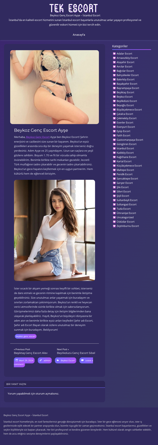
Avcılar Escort (124, 66)
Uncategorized (125, 217)
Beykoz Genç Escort (38, 137)
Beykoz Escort (68, 360)
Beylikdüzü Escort (127, 101)
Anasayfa (79, 34)
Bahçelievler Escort (128, 75)
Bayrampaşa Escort (128, 88)
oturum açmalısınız (47, 393)
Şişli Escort (123, 195)
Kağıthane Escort (126, 157)
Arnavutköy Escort (127, 58)
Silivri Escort (124, 191)
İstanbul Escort (125, 148)
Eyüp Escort (123, 131)
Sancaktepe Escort (127, 178)
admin (47, 360)
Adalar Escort (124, 53)
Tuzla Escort (124, 208)
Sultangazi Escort (127, 204)
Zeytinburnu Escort (128, 226)
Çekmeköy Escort (127, 118)
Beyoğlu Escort (125, 105)
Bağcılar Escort (125, 70)
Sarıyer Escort (125, 183)
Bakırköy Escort (126, 79)
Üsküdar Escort (126, 221)
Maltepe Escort (125, 170)
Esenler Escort (125, 122)
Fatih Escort (123, 135)
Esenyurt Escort (126, 127)
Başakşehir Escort (127, 83)
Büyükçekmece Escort (129, 109)
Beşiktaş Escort (125, 92)
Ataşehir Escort (125, 62)
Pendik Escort (125, 174)
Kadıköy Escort (125, 152)
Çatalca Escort (125, 114)
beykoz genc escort (25, 336)
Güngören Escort (127, 144)
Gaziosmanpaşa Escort (130, 139)
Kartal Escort (124, 161)
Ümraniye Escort (126, 213)
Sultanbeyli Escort (127, 200)
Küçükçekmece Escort (129, 165)
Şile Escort (123, 187)
